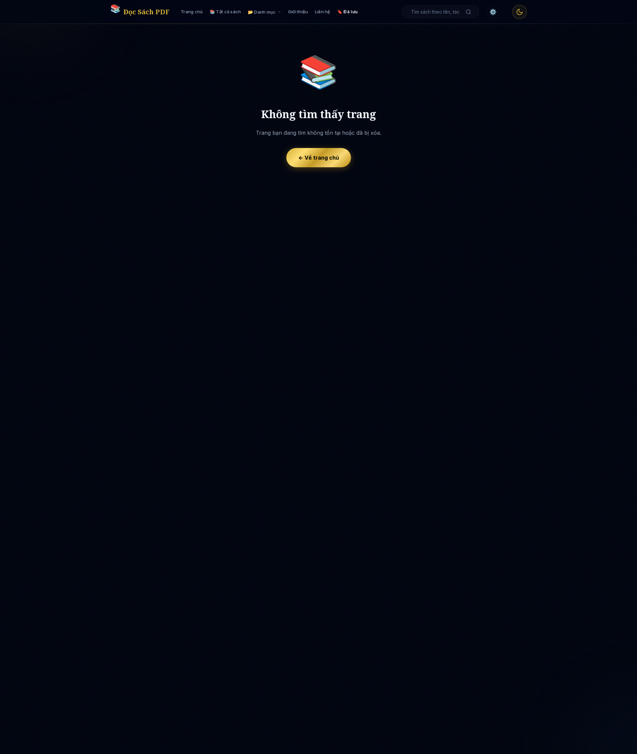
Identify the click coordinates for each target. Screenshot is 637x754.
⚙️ (493, 11)
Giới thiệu (298, 11)
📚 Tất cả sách (225, 11)
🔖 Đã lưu (347, 11)
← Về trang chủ (318, 157)
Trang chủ (192, 11)
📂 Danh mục (262, 12)
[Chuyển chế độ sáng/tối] (519, 12)
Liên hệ (322, 11)
